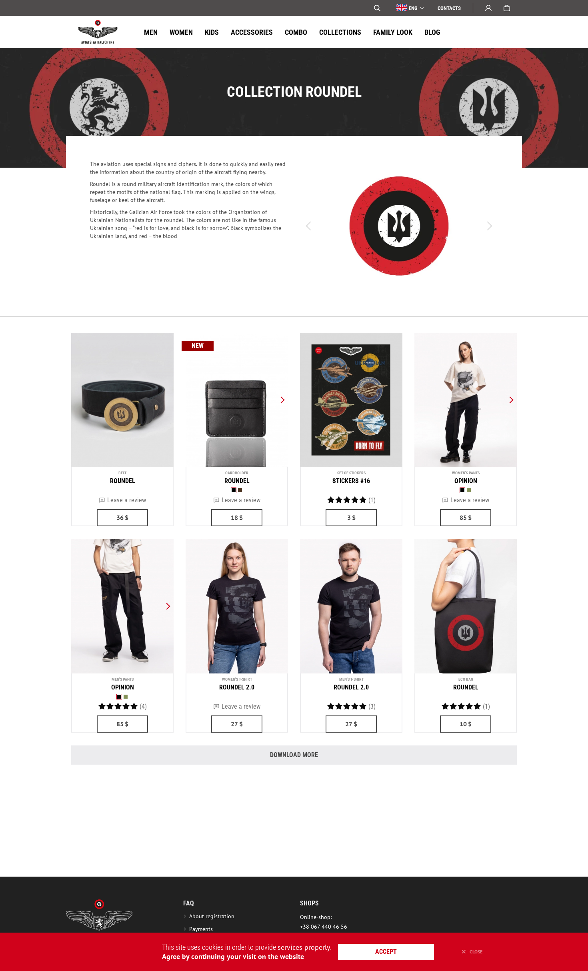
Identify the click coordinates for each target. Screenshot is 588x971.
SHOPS (309, 903)
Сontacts (449, 8)
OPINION (465, 481)
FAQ (188, 903)
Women (181, 32)
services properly (304, 947)
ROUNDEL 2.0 (236, 687)
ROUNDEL (122, 481)
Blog (432, 32)
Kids (212, 32)
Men (151, 32)
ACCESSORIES (252, 32)
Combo (296, 32)
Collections (340, 32)
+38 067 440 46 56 (323, 926)
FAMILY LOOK (392, 32)
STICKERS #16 (351, 481)
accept (386, 951)
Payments (201, 929)
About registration (213, 916)
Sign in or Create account (488, 8)
